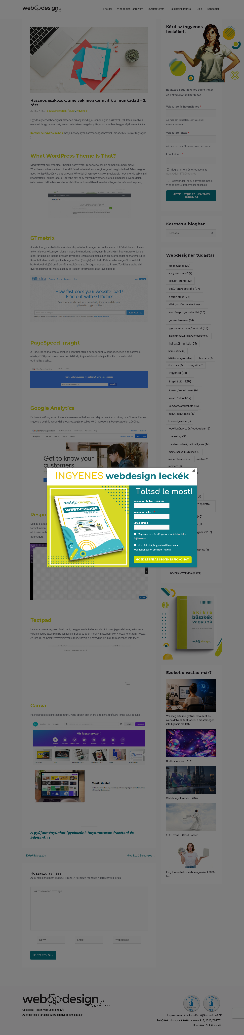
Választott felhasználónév (150, 501)
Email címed (142, 522)
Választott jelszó (144, 512)
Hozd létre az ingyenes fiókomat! (162, 559)
